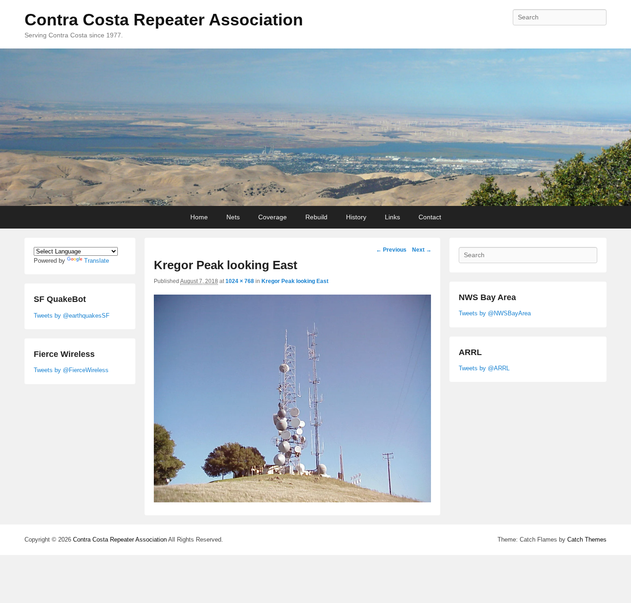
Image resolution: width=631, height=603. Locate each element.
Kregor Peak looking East (294, 281)
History (356, 217)
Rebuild (316, 217)
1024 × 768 (239, 281)
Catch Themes (587, 539)
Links (392, 217)
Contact (430, 217)
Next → (421, 250)
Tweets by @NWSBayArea (495, 313)
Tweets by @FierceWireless (71, 370)
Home (199, 217)
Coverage (272, 217)
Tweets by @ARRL (484, 368)
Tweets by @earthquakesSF (71, 315)
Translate (96, 260)
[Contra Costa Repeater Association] (315, 127)
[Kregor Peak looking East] (292, 500)
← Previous (391, 250)
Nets (233, 217)
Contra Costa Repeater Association (163, 19)
